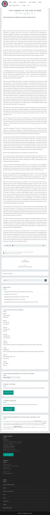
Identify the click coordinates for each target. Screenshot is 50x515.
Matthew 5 (25, 423)
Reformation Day (40, 424)
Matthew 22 (36, 423)
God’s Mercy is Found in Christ (10, 294)
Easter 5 (19, 421)
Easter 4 (16, 421)
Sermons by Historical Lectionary (20, 252)
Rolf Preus (31, 13)
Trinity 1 (37, 427)
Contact (24, 5)
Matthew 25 (41, 423)
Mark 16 (22, 423)
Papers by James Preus (8, 491)
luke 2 (17, 423)
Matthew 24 (7, 253)
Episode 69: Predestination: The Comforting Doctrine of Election (18, 291)
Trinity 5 (44, 427)
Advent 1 (4, 421)
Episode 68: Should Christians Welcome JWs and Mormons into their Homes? (21, 302)
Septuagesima (24, 427)
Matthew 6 (29, 423)
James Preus (37, 421)
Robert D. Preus (11, 427)
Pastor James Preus (25, 424)
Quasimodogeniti (35, 424)
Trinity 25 (31, 252)
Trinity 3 (42, 427)
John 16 (45, 421)
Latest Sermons (32, 2)
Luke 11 (19, 423)
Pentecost (30, 424)
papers (44, 423)
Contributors (21, 2)
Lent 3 (15, 423)
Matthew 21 (33, 423)
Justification (8, 423)
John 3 (42, 421)
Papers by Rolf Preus (17, 424)
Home (10, 2)
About (15, 2)
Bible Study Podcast (14, 5)
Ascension (13, 421)
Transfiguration (33, 427)
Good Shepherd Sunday (29, 421)
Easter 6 (21, 421)
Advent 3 (10, 421)
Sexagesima (29, 427)
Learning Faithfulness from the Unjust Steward (14, 299)
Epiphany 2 (24, 421)
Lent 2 (13, 423)
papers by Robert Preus (7, 424)
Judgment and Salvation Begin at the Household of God (16, 296)
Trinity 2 (39, 427)
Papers (39, 2)
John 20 (4, 423)
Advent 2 (7, 421)
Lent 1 (11, 423)
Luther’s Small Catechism (8, 484)
